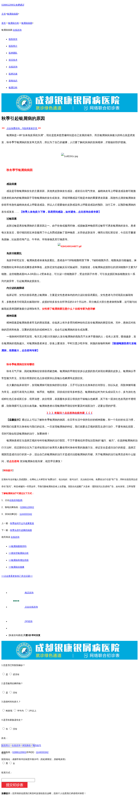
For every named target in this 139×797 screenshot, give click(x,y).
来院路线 (26, 745)
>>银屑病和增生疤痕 (19, 560)
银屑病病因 (12, 14)
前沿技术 (13, 60)
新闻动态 (13, 80)
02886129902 (27, 507)
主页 (3, 14)
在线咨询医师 (15, 500)
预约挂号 (36, 745)
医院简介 (13, 46)
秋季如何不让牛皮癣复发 (22, 523)
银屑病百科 (13, 23)
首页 (3, 23)
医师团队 (13, 53)
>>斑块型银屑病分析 (19, 553)
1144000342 (26, 514)
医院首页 (13, 39)
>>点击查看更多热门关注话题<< (17, 576)
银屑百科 (13, 87)
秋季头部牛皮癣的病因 (21, 530)
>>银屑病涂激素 (16, 567)
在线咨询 (17, 30)
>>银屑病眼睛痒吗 (17, 546)
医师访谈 (13, 74)
